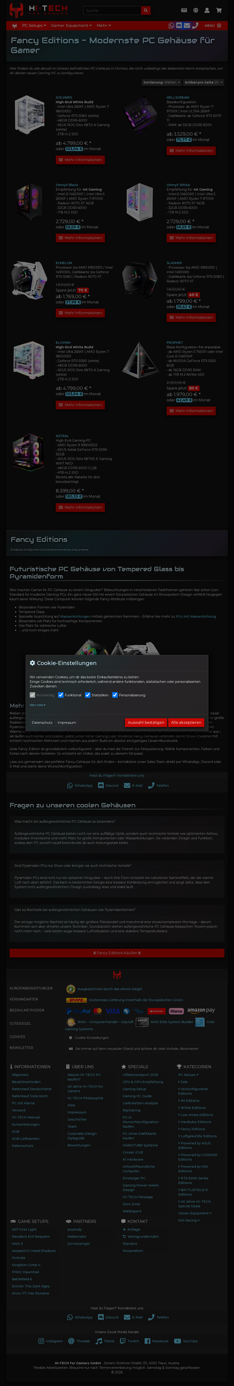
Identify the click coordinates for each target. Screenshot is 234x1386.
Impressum (67, 723)
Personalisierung (132, 695)
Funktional (73, 695)
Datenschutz (42, 723)
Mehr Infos (37, 705)
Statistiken (100, 695)
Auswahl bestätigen (146, 722)
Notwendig (45, 695)
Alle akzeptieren (186, 722)
